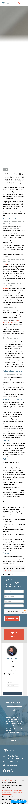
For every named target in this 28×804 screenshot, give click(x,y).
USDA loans (6, 288)
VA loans (5, 264)
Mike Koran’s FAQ (7, 794)
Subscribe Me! (12, 619)
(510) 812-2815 (12, 762)
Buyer (5, 169)
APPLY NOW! (14, 634)
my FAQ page (7, 570)
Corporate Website (7, 790)
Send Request (12, 693)
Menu (25, 3)
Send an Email (12, 765)
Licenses (20, 792)
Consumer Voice (17, 790)
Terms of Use (14, 792)
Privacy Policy (6, 792)
